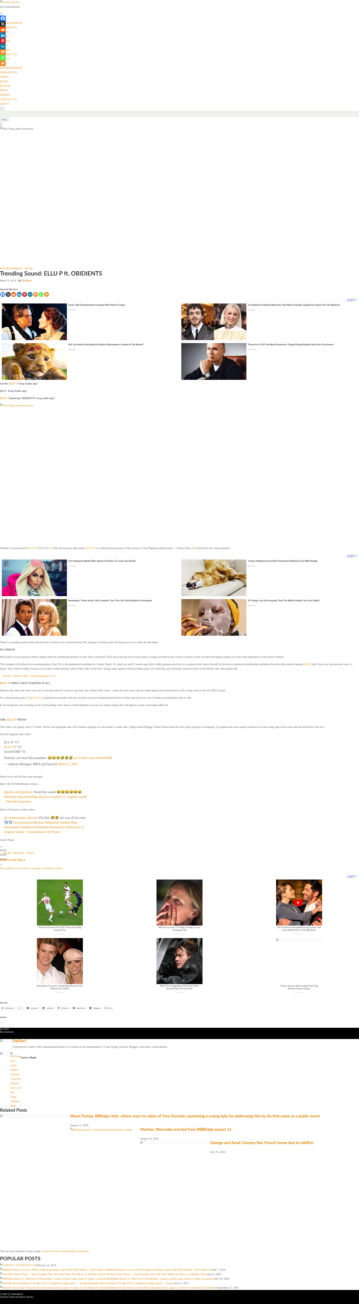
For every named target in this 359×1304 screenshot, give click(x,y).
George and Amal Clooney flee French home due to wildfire (261, 1143)
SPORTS (5, 94)
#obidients (42, 827)
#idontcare (73, 827)
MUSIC (4, 81)
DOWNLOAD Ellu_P (12, 859)
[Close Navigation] (1, 124)
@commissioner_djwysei (21, 817)
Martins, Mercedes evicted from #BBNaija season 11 (186, 1129)
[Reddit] (13, 294)
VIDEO (4, 76)
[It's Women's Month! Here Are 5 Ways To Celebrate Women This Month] (21, 1054)
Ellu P (307, 664)
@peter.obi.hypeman (18, 792)
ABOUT (4, 103)
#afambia (10, 797)
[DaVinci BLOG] (9, 2)
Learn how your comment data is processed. (65, 1251)
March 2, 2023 (68, 764)
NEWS (4, 90)
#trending (31, 797)
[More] (46, 294)
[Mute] (1, 864)
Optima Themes (25, 1297)
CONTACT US (8, 54)
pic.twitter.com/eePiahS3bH (93, 758)
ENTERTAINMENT (11, 22)
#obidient (27, 827)
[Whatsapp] (41, 294)
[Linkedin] (19, 294)
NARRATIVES (8, 27)
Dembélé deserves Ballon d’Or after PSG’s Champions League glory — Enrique (131, 1283)
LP (50, 548)
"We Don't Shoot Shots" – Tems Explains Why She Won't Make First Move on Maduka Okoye (156, 1274)
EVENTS (5, 85)
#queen (65, 822)
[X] (8, 294)
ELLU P (13, 383)
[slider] (31, 868)
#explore (56, 797)
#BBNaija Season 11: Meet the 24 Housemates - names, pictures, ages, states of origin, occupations (161, 1278)
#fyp (21, 797)
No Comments (7, 1032)
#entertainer (12, 827)
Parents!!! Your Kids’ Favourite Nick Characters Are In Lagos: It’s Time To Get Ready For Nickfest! (163, 1287)
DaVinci (26, 280)
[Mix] (35, 294)
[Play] (1, 846)
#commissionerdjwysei (28, 822)
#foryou (43, 797)
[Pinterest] (24, 294)
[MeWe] (30, 294)
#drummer (52, 822)
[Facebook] (2, 294)
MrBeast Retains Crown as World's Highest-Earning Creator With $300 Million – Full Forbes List (159, 1269)
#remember (57, 827)
